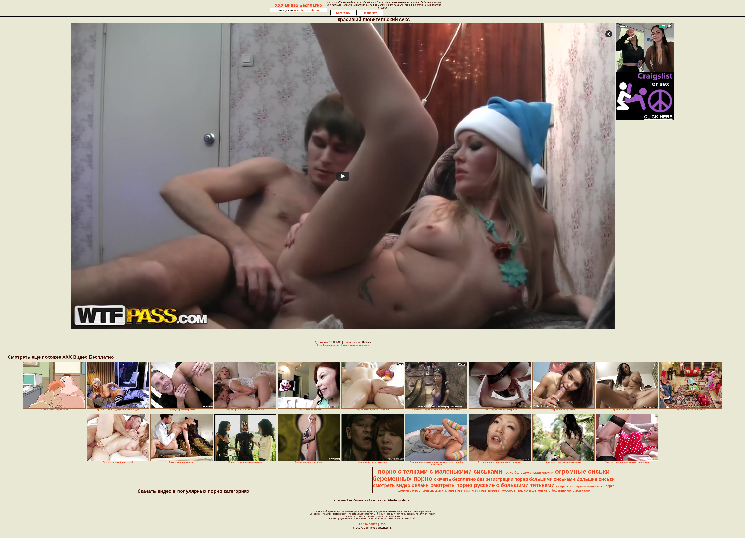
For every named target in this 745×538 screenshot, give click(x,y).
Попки (344, 345)
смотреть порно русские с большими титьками (492, 485)
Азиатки (364, 345)
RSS (383, 524)
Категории (343, 12)
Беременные (331, 345)
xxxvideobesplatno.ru (308, 10)
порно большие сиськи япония (529, 472)
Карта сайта (368, 524)
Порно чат (370, 12)
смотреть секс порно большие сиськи (580, 486)
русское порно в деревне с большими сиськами (546, 490)
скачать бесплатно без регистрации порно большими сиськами (504, 479)
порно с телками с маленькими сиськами (440, 471)
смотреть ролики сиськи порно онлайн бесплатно (472, 491)
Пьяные (353, 345)
